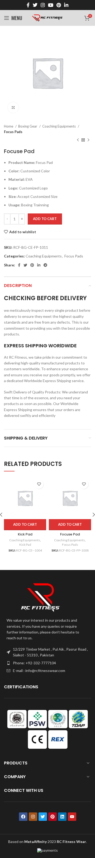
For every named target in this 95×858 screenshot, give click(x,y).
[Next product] (88, 140)
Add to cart (45, 219)
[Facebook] (23, 816)
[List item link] (47, 663)
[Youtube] (72, 816)
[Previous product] (77, 140)
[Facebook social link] (28, 5)
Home (9, 126)
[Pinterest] (52, 816)
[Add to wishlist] (39, 484)
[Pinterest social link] (59, 5)
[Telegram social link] (45, 265)
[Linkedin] (62, 816)
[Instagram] (33, 816)
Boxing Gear (28, 126)
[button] (25, 524)
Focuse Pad (70, 534)
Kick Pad (25, 534)
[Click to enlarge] (13, 107)
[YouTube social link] (50, 5)
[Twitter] (43, 816)
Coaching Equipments (59, 126)
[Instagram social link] (42, 5)
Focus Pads (13, 132)
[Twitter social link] (35, 5)
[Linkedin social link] (66, 5)
